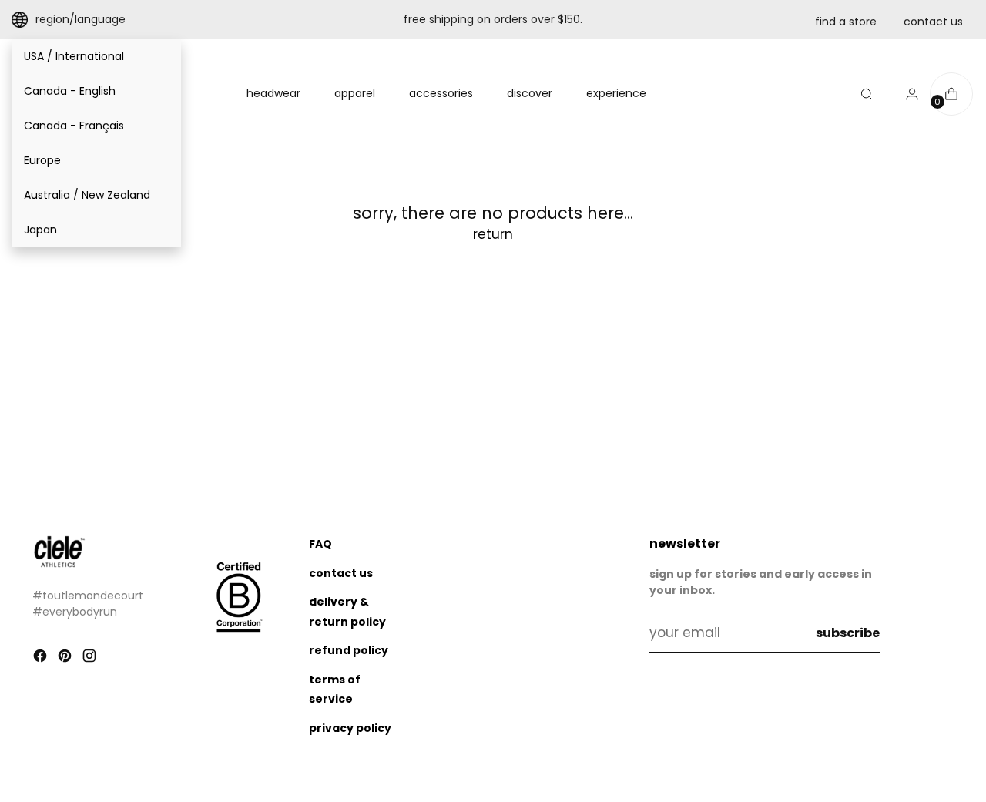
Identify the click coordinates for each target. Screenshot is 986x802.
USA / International (74, 56)
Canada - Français (74, 125)
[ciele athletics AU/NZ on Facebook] (41, 658)
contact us (933, 21)
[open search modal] (866, 94)
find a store (846, 21)
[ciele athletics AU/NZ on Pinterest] (66, 658)
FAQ (320, 544)
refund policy (348, 650)
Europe (42, 160)
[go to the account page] (905, 94)
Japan (40, 229)
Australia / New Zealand (87, 195)
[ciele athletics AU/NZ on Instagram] (91, 658)
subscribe (848, 633)
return (493, 234)
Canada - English (70, 91)
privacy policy (350, 728)
